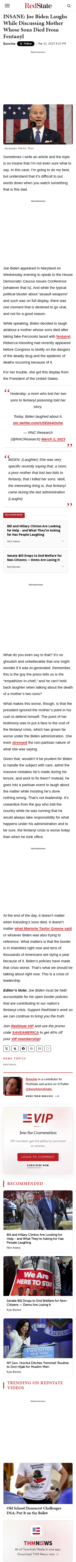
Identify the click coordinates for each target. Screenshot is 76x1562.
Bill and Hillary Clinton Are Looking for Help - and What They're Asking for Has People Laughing (35, 1238)
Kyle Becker (14, 1309)
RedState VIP (22, 1026)
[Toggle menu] (7, 6)
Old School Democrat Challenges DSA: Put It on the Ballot (34, 1510)
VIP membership (25, 1039)
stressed (19, 743)
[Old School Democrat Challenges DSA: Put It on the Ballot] (38, 1483)
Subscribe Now (38, 1165)
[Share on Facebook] (23, 1049)
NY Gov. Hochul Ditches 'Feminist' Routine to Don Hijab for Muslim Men (38, 1365)
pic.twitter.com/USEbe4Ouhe (38, 423)
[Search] (69, 5)
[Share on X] (6, 1049)
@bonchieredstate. (39, 1089)
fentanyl (63, 336)
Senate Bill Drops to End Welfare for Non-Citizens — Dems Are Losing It (37, 1302)
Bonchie (9, 44)
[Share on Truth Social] (14, 1049)
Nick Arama (13, 1247)
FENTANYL (10, 1064)
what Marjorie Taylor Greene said (43, 929)
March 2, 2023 (53, 439)
